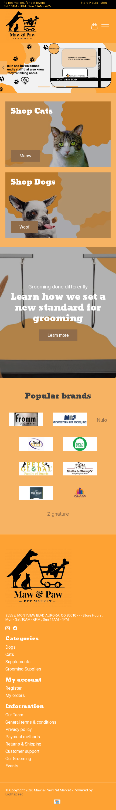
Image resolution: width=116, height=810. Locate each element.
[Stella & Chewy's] (80, 469)
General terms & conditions (30, 722)
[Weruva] (80, 493)
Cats (9, 654)
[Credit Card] (57, 802)
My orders (15, 695)
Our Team (14, 714)
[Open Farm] (80, 444)
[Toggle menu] (105, 26)
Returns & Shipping (23, 744)
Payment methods (22, 736)
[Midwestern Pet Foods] (70, 420)
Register (13, 688)
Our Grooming (18, 758)
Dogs (10, 647)
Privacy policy (18, 729)
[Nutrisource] (36, 444)
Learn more (58, 335)
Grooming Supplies (23, 669)
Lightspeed (14, 794)
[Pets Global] (36, 469)
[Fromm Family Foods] (26, 420)
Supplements (17, 661)
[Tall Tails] (36, 493)
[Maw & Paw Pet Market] (22, 26)
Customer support (22, 751)
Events (11, 765)
